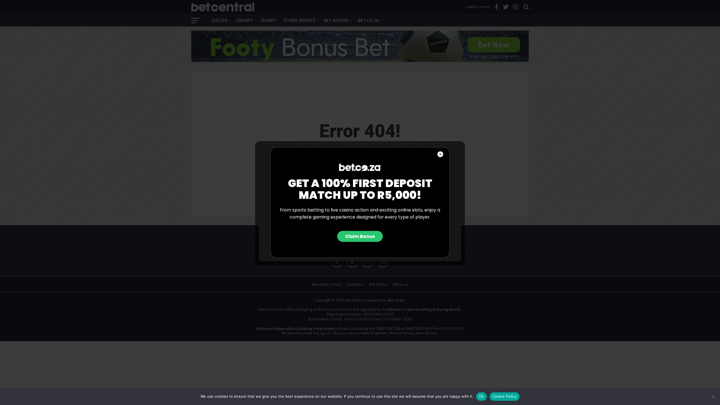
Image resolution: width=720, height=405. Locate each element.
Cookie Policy (504, 396)
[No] (713, 396)
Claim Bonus (360, 236)
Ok (481, 396)
